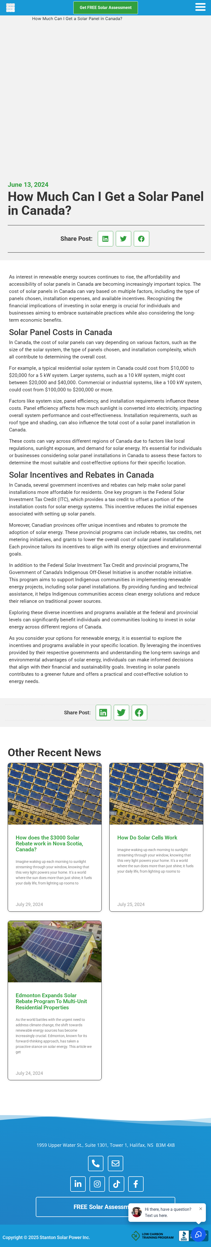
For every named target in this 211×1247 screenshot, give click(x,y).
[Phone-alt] (95, 1163)
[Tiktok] (116, 1184)
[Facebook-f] (136, 1184)
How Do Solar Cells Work (147, 838)
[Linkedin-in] (78, 1184)
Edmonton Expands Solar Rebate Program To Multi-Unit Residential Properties (51, 1001)
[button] (105, 238)
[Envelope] (115, 1163)
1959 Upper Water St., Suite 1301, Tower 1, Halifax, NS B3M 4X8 (106, 1145)
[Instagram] (97, 1184)
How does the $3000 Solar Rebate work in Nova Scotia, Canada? (49, 844)
